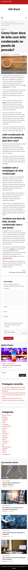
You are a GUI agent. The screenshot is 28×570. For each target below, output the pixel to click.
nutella (4, 102)
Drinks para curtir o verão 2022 (17, 271)
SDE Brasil (14, 9)
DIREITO (4, 432)
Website (6, 316)
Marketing (5, 437)
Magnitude (21, 566)
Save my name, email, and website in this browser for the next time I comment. (13, 324)
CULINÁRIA (5, 424)
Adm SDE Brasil (5, 54)
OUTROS (4, 443)
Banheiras (4, 417)
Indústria (4, 435)
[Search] (26, 17)
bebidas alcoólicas (7, 258)
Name (6, 306)
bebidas (12, 248)
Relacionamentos (6, 447)
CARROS (4, 421)
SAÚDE (4, 450)
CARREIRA (5, 419)
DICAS (4, 430)
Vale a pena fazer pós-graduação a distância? (14, 393)
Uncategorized (11, 363)
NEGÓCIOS (5, 441)
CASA (3, 422)
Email (5, 311)
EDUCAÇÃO (5, 434)
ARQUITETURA (6, 415)
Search (4, 372)
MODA (4, 439)
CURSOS (4, 428)
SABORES (3, 29)
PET (3, 445)
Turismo (4, 452)
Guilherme (4, 367)
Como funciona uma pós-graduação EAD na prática (14, 547)
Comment (7, 288)
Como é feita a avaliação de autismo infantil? (13, 387)
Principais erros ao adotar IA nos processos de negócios (14, 497)
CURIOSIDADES (6, 426)
